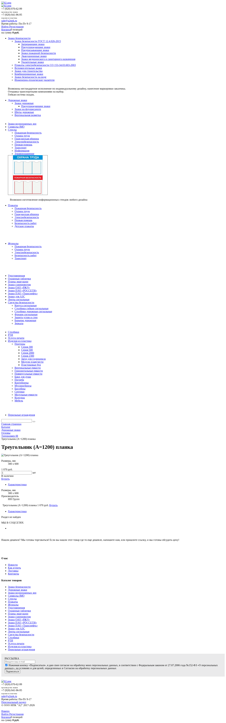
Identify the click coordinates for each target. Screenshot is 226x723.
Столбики (13, 637)
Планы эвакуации (18, 613)
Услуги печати (16, 643)
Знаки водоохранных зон (22, 592)
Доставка (13, 570)
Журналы (13, 604)
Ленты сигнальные (18, 631)
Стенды (12, 598)
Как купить (14, 567)
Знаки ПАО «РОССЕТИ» (22, 622)
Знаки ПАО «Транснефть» (23, 625)
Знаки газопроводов (19, 616)
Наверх (5, 711)
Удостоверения (16, 607)
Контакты (13, 573)
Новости (13, 564)
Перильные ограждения (21, 649)
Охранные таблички (19, 610)
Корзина (6, 29)
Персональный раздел (13, 702)
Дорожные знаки (17, 589)
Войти (5, 26)
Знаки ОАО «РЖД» (19, 619)
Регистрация (16, 26)
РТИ (10, 640)
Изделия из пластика (19, 646)
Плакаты (13, 601)
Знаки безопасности (19, 586)
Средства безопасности (21, 634)
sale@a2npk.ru (9, 20)
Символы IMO (16, 595)
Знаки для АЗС (16, 628)
